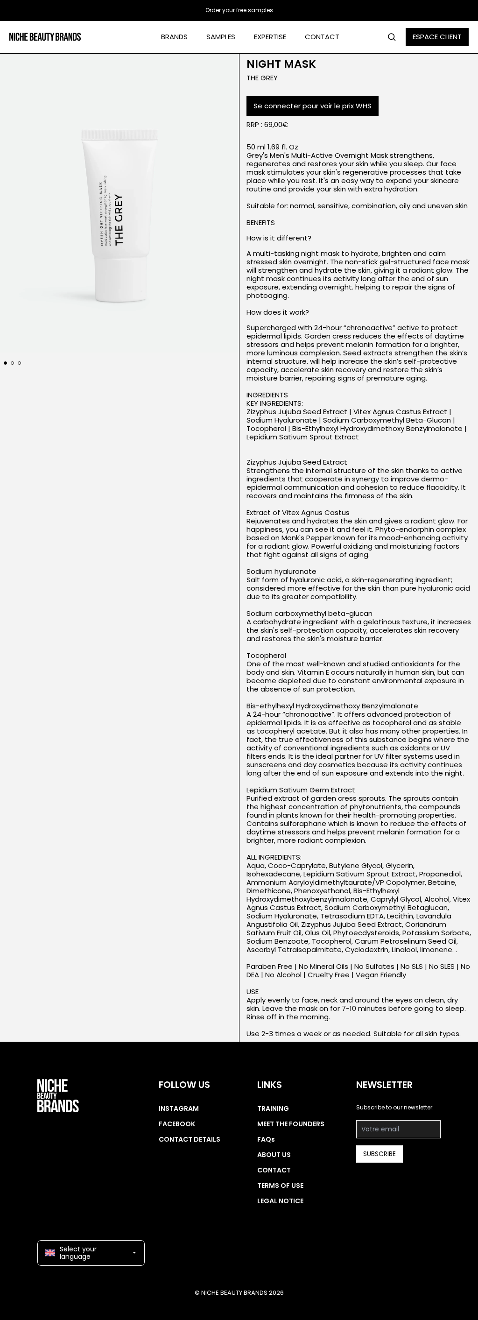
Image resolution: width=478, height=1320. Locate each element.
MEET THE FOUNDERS (290, 1124)
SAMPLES (220, 37)
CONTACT (322, 37)
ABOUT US (274, 1154)
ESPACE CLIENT (437, 37)
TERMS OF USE (280, 1185)
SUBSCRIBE (379, 1153)
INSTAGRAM (179, 1108)
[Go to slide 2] (12, 363)
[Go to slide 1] (5, 363)
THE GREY (262, 78)
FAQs (266, 1139)
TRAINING (273, 1108)
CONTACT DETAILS (189, 1139)
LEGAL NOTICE (280, 1201)
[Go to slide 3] (19, 363)
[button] (119, 203)
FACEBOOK (177, 1124)
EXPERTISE (270, 37)
